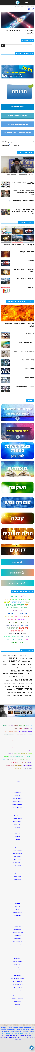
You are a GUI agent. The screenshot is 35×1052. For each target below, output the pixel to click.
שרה (26, 640)
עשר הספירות (22, 625)
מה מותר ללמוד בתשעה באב (11, 750)
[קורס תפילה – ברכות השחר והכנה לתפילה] (5, 272)
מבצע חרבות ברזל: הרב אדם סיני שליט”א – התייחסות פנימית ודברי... (23, 193)
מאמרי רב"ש (21, 750)
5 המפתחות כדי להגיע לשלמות (24, 351)
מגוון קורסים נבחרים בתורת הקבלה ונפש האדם (19, 245)
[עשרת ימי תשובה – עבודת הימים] (5, 203)
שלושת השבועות (10, 765)
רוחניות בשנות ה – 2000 (26, 342)
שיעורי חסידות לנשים (27, 765)
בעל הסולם (6, 655)
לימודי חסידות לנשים (21, 671)
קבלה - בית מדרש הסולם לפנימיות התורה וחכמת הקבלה (18, 1034)
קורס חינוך (31, 288)
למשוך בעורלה (29, 750)
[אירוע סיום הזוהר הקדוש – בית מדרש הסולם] (17, 164)
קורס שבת (31, 261)
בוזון (31, 728)
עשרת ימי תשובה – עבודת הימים (23, 201)
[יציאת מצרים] (5, 335)
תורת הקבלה (21, 692)
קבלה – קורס (29, 369)
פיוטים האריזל (21, 759)
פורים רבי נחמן (29, 759)
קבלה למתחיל (9, 680)
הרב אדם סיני (13, 661)
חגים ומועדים (17, 839)
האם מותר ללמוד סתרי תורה (11, 731)
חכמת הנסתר (26, 664)
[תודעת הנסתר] (5, 380)
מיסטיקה (5, 674)
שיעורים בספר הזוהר (10, 637)
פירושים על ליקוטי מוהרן (12, 759)
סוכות (17, 677)
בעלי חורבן (22, 596)
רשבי (23, 686)
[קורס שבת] (5, 263)
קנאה (4, 759)
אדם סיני (29, 655)
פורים (6, 676)
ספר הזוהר (22, 619)
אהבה (24, 655)
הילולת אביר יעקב (28, 734)
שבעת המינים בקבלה (17, 634)
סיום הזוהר (9, 616)
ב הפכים (5, 725)
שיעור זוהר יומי (26, 637)
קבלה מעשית (29, 683)
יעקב (24, 668)
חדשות (6, 737)
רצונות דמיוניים (17, 631)
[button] (2, 2)
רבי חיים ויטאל (29, 686)
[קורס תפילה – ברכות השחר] (5, 281)
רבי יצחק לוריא (12, 628)
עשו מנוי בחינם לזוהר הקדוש (17, 115)
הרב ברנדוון (12, 596)
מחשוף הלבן (24, 616)
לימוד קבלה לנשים (25, 674)
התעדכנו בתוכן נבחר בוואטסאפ (17, 124)
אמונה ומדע (10, 725)
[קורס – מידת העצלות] (5, 362)
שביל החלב (23, 762)
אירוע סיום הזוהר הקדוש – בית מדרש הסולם (20, 175)
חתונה (27, 602)
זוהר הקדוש (25, 737)
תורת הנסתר (10, 689)
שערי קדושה (7, 686)
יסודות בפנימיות (25, 747)
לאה (26, 605)
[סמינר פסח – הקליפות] (5, 254)
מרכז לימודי (5, 1032)
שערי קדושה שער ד (27, 768)
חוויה (31, 741)
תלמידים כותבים (18, 768)
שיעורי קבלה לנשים (16, 686)
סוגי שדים (6, 756)
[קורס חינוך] (5, 290)
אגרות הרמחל (29, 725)
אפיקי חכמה (14, 655)
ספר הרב (25, 1032)
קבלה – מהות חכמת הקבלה (25, 387)
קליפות (18, 683)
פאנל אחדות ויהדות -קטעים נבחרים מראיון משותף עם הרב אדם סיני (23, 211)
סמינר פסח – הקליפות (27, 252)
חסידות (17, 909)
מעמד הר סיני (17, 753)
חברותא (7, 599)
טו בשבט (5, 665)
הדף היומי (17, 906)
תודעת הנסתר (29, 378)
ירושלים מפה (18, 747)
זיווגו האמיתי (12, 737)
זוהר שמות (19, 737)
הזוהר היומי (12, 658)
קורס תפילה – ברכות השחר (25, 279)
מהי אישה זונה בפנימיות (17, 614)
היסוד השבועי (26, 661)
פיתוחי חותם (11, 625)
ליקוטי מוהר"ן (13, 674)
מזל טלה (30, 753)
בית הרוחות (26, 728)
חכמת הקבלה (13, 665)
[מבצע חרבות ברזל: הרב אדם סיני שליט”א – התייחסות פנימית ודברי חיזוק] (5, 193)
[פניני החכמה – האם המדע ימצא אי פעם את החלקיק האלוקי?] (17, 20)
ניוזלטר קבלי (29, 756)
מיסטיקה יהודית (28, 676)
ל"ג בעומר (15, 668)
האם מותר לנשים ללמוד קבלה (25, 658)
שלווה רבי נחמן (18, 765)
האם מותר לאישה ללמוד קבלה (25, 731)
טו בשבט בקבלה (18, 744)
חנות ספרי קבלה (16, 1032)
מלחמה (22, 676)
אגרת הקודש (22, 725)
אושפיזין (16, 725)
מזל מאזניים (24, 753)
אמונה (20, 655)
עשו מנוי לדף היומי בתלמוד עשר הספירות (17, 133)
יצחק (20, 667)
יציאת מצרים (30, 333)
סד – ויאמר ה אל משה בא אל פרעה (17, 756)
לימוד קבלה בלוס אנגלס (17, 608)
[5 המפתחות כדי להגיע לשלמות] (5, 353)
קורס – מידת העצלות (27, 360)
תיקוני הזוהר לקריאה (14, 640)
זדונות (30, 737)
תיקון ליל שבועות (12, 692)
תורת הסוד (29, 692)
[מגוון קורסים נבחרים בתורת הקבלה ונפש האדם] (5, 184)
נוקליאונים (10, 753)
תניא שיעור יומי (17, 642)
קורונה (22, 683)
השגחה (15, 599)
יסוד (31, 747)
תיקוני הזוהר (28, 695)
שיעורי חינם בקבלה (15, 762)
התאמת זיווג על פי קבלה (9, 734)
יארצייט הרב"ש (18, 602)
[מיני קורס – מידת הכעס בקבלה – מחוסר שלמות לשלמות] (17, 313)
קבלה (17, 680)
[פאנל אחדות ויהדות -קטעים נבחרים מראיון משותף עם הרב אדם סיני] (5, 212)
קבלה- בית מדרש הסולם (16, 1028)
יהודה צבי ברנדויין (9, 744)
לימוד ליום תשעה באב (15, 605)
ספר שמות (12, 619)
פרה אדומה (23, 628)
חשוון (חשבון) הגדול (27, 744)
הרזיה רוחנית (24, 599)
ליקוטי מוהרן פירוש (10, 747)
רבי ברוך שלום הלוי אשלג (9, 683)
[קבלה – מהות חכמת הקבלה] (5, 389)
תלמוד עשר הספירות (17, 695)
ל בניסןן (7, 602)
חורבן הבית (26, 741)
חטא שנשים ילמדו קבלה (17, 741)
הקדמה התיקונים (19, 734)
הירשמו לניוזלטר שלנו (17, 107)
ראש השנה (29, 762)
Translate (16, 145)
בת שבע (20, 728)
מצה (16, 616)
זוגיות (4, 661)
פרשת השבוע (26, 680)
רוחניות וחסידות (17, 1001)
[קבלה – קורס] (5, 371)
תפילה (8, 695)
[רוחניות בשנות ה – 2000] (5, 344)
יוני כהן (29, 668)
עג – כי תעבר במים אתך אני (17, 622)
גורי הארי (16, 728)
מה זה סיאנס (17, 611)
